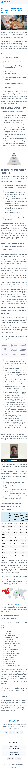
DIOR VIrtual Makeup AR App (17, 463)
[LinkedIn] (6, 732)
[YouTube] (21, 732)
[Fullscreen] (25, 460)
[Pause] (3, 460)
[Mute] (22, 460)
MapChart (17, 604)
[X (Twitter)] (17, 732)
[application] (14, 452)
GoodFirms (10, 758)
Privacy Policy (14, 767)
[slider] (12, 460)
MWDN (16, 286)
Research (7, 649)
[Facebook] (14, 732)
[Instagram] (10, 732)
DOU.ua (18, 758)
